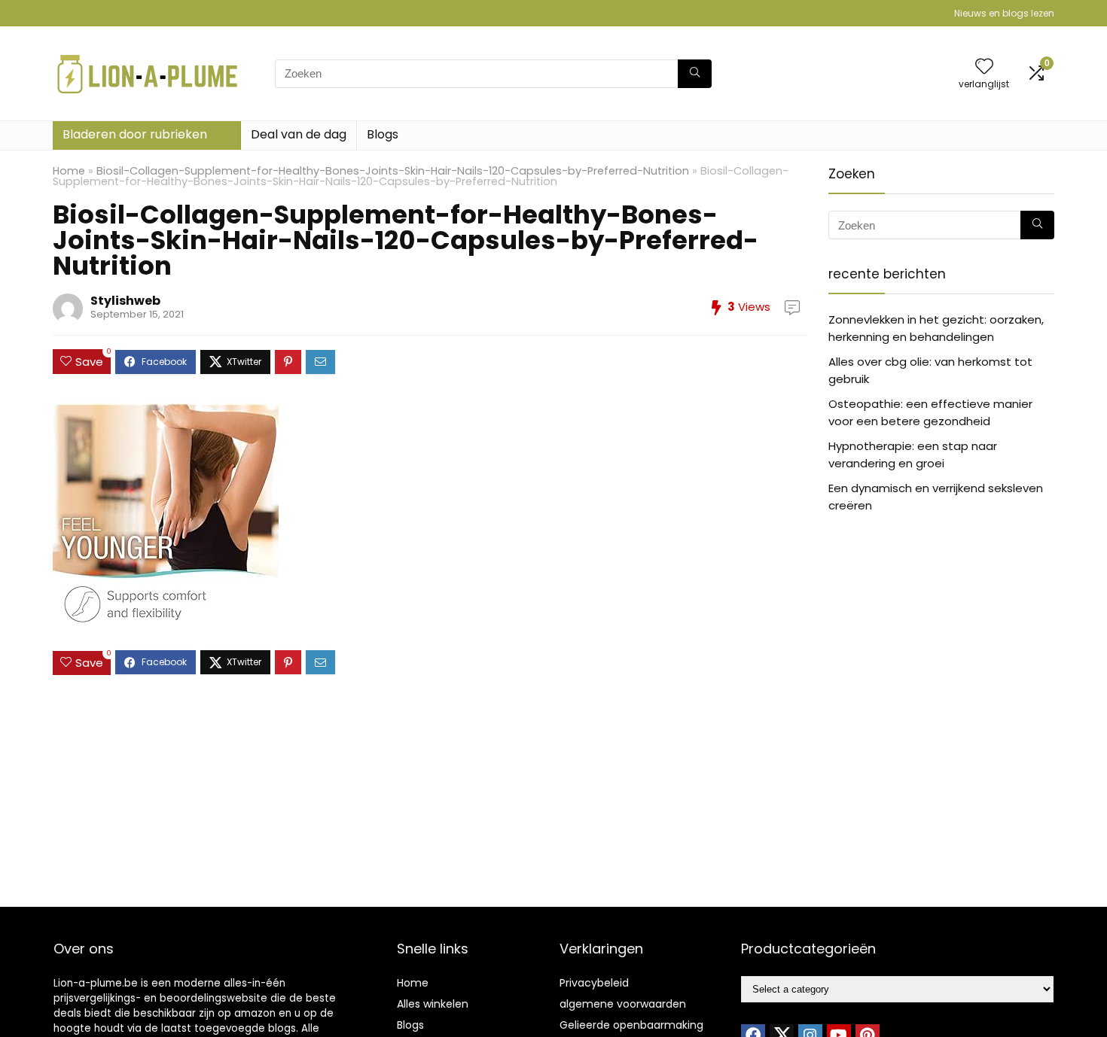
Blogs (382, 134)
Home (69, 170)
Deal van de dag (298, 134)
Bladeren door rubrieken (135, 134)
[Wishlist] (984, 67)
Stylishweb (125, 300)
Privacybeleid (594, 982)
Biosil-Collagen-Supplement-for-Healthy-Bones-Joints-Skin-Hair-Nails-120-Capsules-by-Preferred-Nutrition (392, 170)
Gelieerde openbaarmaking (631, 1024)
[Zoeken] (695, 73)
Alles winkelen (432, 1003)
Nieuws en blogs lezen (1004, 13)
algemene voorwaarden (623, 1003)
